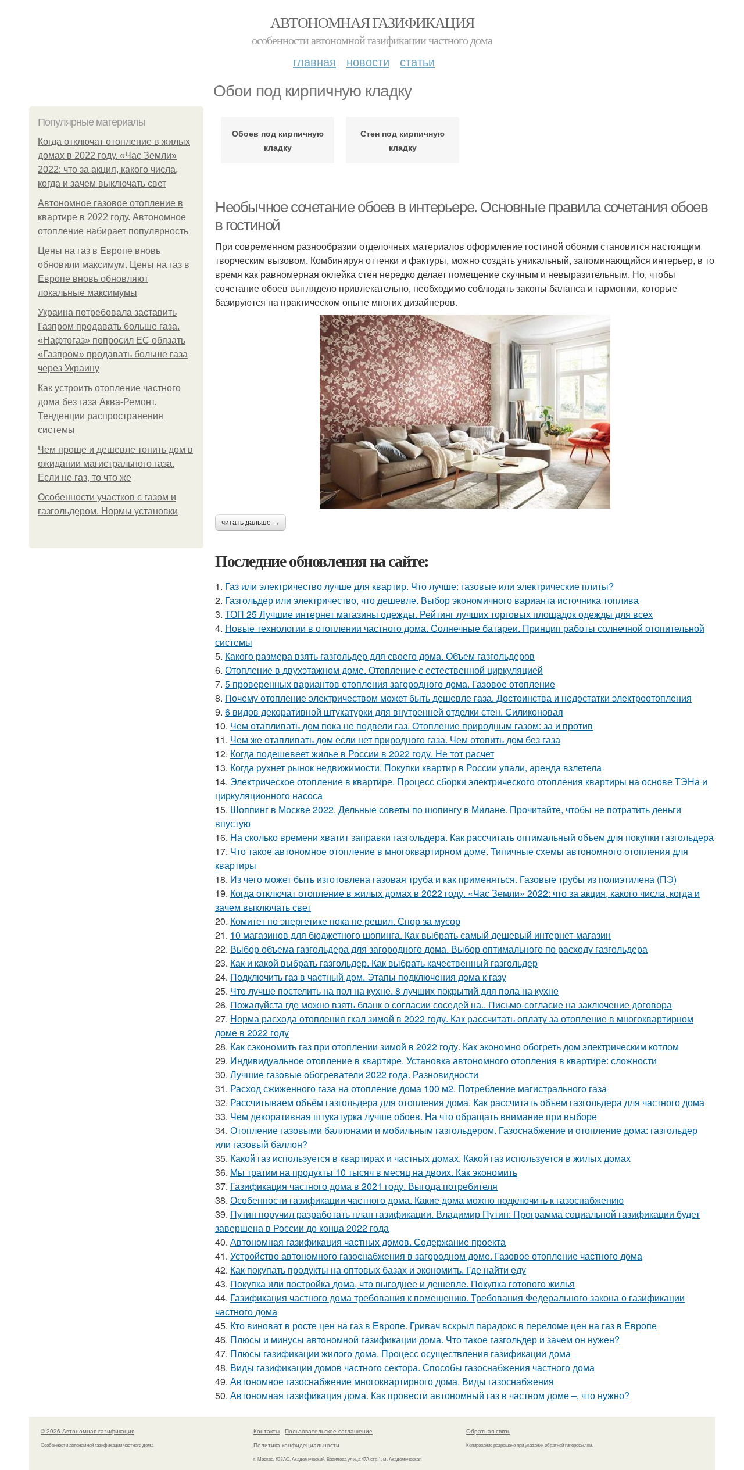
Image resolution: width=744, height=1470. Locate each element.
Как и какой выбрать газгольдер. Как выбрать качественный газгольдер (384, 963)
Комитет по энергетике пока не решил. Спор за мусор (345, 921)
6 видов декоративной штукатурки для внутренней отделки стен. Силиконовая (394, 711)
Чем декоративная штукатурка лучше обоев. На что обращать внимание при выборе (413, 1116)
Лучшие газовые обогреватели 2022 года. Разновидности (354, 1074)
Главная (314, 61)
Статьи (417, 61)
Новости (367, 61)
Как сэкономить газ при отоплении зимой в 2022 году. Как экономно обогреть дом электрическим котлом (454, 1046)
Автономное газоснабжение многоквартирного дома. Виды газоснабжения (392, 1381)
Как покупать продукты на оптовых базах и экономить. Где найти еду (378, 1269)
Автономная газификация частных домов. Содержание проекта (368, 1242)
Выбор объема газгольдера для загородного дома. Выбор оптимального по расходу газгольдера (439, 949)
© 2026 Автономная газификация (87, 1431)
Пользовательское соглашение (329, 1431)
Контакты (266, 1431)
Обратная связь (488, 1431)
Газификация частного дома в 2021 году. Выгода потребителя (364, 1186)
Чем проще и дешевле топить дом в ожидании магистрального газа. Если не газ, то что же (115, 463)
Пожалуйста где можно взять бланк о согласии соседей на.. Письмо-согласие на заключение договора (451, 1004)
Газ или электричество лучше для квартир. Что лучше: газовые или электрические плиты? (419, 586)
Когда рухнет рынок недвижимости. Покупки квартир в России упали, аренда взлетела (416, 767)
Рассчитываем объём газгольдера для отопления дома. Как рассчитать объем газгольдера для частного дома (467, 1102)
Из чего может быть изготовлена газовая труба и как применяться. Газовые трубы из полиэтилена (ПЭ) (453, 879)
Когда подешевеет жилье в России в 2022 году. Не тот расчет (362, 753)
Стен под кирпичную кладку (402, 140)
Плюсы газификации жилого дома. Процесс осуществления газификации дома (400, 1353)
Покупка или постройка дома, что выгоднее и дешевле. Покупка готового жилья (402, 1283)
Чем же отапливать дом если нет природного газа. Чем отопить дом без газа (395, 739)
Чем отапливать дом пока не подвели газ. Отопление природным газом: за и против (411, 725)
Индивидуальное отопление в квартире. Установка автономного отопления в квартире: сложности (443, 1060)
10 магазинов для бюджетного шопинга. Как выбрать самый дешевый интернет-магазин (420, 935)
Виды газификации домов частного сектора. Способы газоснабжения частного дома (412, 1367)
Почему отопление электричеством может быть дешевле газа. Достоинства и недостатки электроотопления (458, 697)
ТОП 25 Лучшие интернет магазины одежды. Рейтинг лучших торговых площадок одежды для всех (439, 614)
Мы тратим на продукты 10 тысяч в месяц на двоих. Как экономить (373, 1172)
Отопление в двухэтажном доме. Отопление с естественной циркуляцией (384, 670)
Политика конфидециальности (296, 1445)
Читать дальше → (250, 522)
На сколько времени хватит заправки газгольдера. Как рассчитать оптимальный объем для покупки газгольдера (472, 837)
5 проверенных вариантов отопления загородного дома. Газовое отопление (390, 684)
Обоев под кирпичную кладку (278, 140)
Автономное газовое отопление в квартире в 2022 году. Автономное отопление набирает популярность (113, 217)
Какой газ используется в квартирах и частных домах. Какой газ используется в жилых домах (430, 1158)
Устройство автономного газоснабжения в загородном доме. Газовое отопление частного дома (436, 1255)
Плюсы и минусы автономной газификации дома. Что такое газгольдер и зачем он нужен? (425, 1339)
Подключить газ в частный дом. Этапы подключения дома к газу (368, 976)
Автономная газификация (372, 22)
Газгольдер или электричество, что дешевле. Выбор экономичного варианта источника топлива (432, 600)
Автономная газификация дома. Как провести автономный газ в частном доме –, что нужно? (429, 1395)
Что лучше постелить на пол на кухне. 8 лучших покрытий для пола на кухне (394, 990)
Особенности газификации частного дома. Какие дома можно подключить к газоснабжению (427, 1200)
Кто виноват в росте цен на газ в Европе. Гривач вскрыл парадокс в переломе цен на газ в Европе (443, 1325)
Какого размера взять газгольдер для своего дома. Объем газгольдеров (380, 656)
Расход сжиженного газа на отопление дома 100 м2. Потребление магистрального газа (418, 1088)
